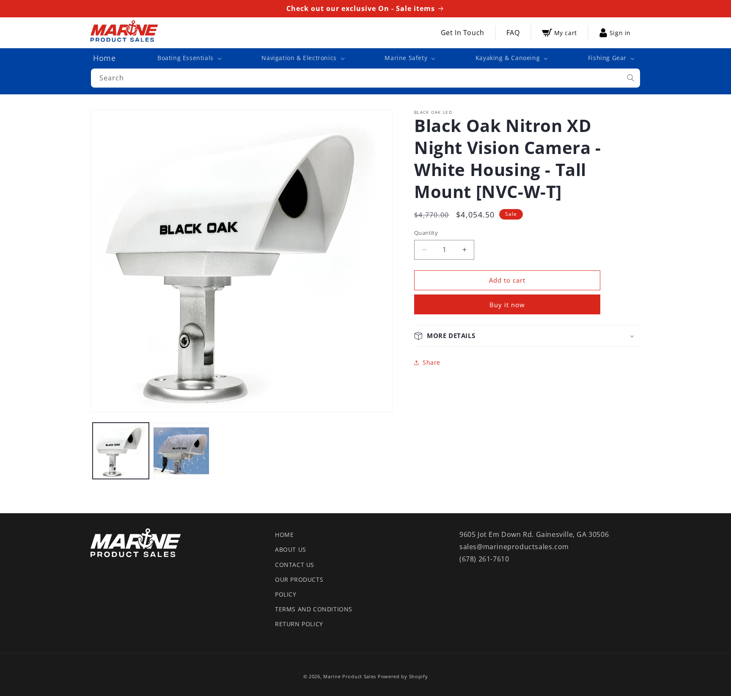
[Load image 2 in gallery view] (181, 451)
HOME (284, 535)
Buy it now (507, 304)
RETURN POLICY (299, 624)
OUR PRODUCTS (299, 579)
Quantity (426, 233)
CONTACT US (294, 565)
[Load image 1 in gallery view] (121, 451)
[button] (188, 58)
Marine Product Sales (349, 676)
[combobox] (365, 78)
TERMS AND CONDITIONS (313, 609)
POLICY (286, 594)
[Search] (630, 78)
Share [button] (431, 362)
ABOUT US (290, 549)
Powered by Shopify (403, 676)
